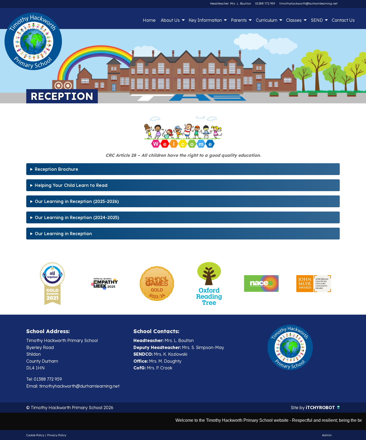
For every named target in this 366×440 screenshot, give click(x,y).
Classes (294, 20)
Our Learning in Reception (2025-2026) (77, 201)
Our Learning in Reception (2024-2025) (77, 217)
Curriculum (266, 20)
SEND (317, 20)
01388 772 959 (265, 3)
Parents (239, 20)
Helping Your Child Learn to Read (71, 185)
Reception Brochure (56, 169)
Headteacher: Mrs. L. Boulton (230, 3)
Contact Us (343, 20)
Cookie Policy (35, 435)
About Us (170, 20)
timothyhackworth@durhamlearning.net (308, 3)
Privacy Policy (56, 435)
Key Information (205, 20)
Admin (327, 435)
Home (149, 20)
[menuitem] (149, 20)
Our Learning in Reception (63, 233)
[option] (52, 283)
